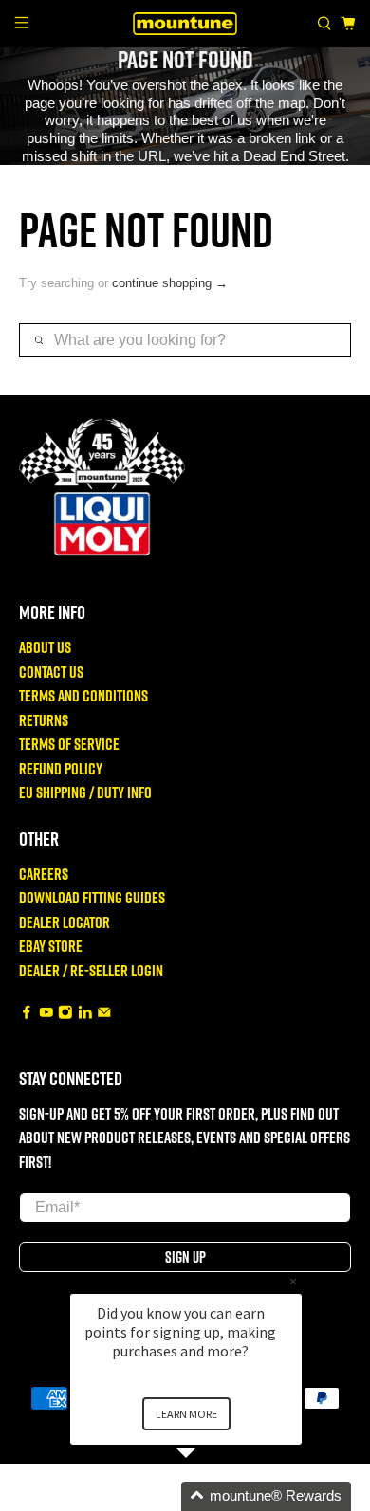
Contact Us (51, 672)
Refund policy (60, 768)
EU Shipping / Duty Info (85, 792)
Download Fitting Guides (92, 897)
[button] (208, 1496)
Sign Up (185, 1256)
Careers (43, 873)
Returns (43, 720)
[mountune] (185, 23)
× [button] (293, 1281)
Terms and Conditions (83, 695)
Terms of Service (69, 744)
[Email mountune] (104, 1013)
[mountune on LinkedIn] (85, 1013)
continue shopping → (170, 283)
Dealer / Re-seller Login (91, 970)
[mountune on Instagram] (65, 1013)
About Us (45, 647)
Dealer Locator (64, 922)
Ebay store (51, 946)
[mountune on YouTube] (46, 1013)
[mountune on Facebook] (26, 1013)
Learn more (186, 1414)
